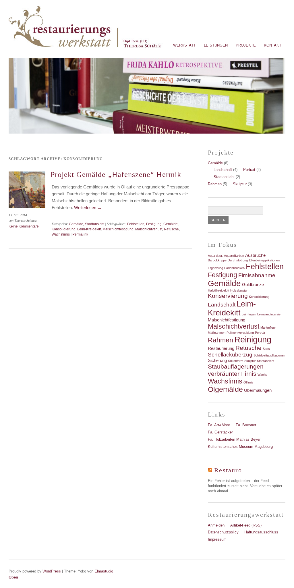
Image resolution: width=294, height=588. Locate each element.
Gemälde (76, 224)
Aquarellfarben (234, 255)
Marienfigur (268, 327)
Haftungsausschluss (261, 532)
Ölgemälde (225, 389)
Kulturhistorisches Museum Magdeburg (240, 446)
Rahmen (215, 184)
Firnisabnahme (256, 275)
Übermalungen (258, 390)
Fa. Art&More (219, 425)
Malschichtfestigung (118, 229)
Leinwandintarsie (269, 314)
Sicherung (217, 360)
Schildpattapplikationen (269, 355)
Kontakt (272, 45)
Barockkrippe (217, 260)
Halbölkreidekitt (218, 290)
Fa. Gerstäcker (220, 432)
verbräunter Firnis (232, 373)
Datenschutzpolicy (223, 532)
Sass (266, 348)
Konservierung (228, 295)
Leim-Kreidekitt (89, 229)
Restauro (228, 470)
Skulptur (240, 184)
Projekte (246, 45)
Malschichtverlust (148, 229)
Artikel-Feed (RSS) (246, 525)
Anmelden (216, 525)
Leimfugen (249, 314)
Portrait (249, 169)
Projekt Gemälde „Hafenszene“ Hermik (116, 174)
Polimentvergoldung (240, 332)
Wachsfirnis (61, 234)
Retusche (171, 229)
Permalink (80, 234)
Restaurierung (221, 348)
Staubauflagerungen (236, 366)
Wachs (262, 374)
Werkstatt (184, 45)
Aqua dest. (215, 255)
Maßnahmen (216, 332)
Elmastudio (103, 571)
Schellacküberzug (230, 355)
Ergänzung (215, 268)
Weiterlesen (88, 207)
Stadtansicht (94, 224)
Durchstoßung (238, 260)
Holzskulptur (239, 290)
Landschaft (223, 169)
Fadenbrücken (234, 268)
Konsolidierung (64, 229)
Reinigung (252, 339)
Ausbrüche (255, 255)
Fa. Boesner (246, 425)
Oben (13, 577)
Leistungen (216, 45)
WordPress (51, 571)
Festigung (154, 224)
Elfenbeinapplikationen (264, 260)
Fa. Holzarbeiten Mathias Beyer (234, 439)
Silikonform (235, 361)
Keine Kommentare (24, 226)
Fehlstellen (135, 224)
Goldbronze (253, 284)
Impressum (217, 539)
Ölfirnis (248, 382)
